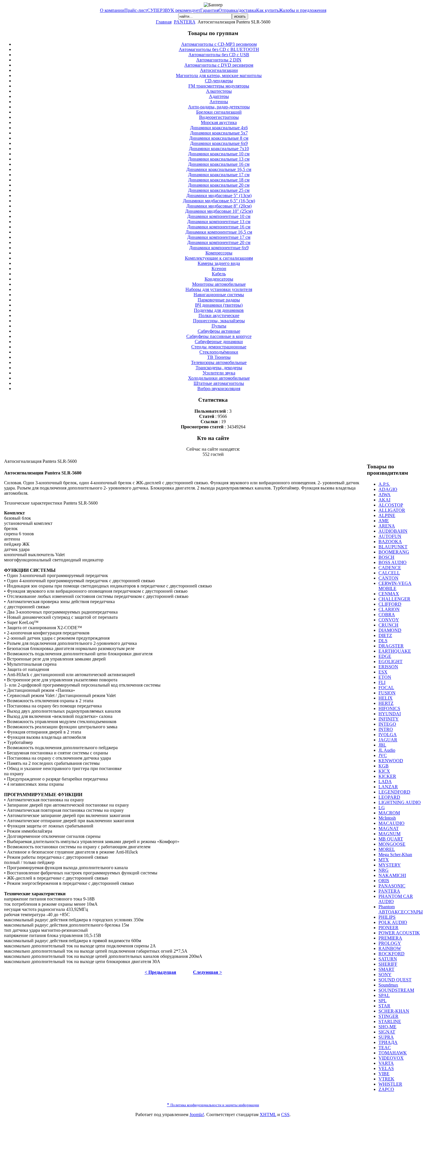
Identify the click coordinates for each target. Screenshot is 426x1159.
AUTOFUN (389, 536)
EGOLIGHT (390, 661)
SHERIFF (387, 964)
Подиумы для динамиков (219, 310)
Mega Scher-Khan (395, 854)
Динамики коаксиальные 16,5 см (218, 169)
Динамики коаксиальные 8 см (218, 138)
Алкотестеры (219, 91)
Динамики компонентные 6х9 (219, 247)
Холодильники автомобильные (219, 378)
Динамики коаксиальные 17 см (219, 174)
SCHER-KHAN (393, 1011)
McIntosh (387, 818)
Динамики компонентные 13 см (218, 221)
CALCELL (389, 572)
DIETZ (385, 635)
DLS (382, 640)
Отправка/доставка (237, 10)
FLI (381, 682)
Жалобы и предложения (302, 10)
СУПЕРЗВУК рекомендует (173, 10)
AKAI (384, 499)
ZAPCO (386, 1089)
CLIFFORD (389, 604)
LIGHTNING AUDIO (399, 802)
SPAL (384, 995)
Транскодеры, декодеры (219, 367)
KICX (384, 771)
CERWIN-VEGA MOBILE (395, 586)
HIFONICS (389, 708)
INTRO (385, 729)
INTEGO (387, 724)
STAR (384, 1005)
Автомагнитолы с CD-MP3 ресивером (219, 44)
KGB (383, 765)
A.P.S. (384, 484)
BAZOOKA (390, 541)
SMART (386, 969)
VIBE (383, 1073)
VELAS (386, 1068)
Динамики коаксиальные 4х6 (219, 127)
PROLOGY (389, 943)
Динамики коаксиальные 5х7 (219, 132)
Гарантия (209, 10)
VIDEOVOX (391, 1058)
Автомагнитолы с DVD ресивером (218, 65)
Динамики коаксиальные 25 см (219, 190)
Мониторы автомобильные (219, 284)
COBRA (386, 614)
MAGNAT (388, 828)
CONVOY (388, 619)
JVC (382, 755)
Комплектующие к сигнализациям (219, 258)
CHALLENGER (394, 598)
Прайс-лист (135, 10)
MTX (383, 859)
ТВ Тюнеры (219, 357)
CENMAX (388, 593)
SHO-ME (387, 1026)
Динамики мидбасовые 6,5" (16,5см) (219, 200)
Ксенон (219, 268)
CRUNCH (388, 625)
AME (383, 520)
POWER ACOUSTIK (399, 932)
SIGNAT (386, 1031)
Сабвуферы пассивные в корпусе (219, 336)
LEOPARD (389, 797)
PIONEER (388, 927)
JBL (382, 745)
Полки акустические (219, 315)
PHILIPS (387, 917)
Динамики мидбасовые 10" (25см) (219, 211)
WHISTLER (390, 1084)
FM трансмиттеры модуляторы (218, 85)
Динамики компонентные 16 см (218, 226)
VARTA (386, 1063)
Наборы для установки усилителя (218, 289)
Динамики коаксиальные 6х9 (219, 143)
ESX (382, 671)
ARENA (386, 525)
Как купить (267, 10)
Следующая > (207, 972)
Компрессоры (218, 252)
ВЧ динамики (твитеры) (219, 305)
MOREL (386, 849)
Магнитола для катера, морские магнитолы (219, 75)
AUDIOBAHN (392, 531)
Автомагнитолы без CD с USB (218, 54)
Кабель (219, 273)
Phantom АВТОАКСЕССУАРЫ (400, 909)
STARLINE (389, 1021)
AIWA (384, 494)
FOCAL (386, 687)
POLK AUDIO (392, 922)
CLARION (389, 609)
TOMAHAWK (392, 1052)
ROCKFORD (391, 953)
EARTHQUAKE (394, 651)
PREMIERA (390, 938)
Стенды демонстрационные (218, 346)
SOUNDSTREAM (396, 990)
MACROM (389, 812)
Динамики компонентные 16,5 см (218, 232)
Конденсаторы (219, 278)
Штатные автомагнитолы (219, 383)
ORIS (383, 880)
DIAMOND (389, 630)
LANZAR (388, 786)
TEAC (384, 1047)
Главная (164, 21)
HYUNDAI (389, 713)
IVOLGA (387, 734)
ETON (384, 677)
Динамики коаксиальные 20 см (219, 185)
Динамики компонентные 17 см (218, 237)
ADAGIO (387, 489)
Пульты (219, 325)
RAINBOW (389, 948)
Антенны (219, 101)
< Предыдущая (160, 972)
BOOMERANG (393, 552)
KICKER (387, 776)
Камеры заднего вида (219, 263)
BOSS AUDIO (392, 562)
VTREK (386, 1078)
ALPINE (386, 515)
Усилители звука (219, 372)
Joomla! (197, 1114)
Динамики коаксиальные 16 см (219, 164)
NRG (383, 870)
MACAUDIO (391, 823)
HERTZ (386, 703)
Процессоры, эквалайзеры (219, 320)
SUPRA (386, 1037)
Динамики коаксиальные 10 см (219, 153)
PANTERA (184, 21)
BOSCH (386, 557)
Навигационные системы (219, 294)
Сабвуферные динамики (219, 341)
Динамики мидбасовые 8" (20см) (219, 205)
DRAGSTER (391, 645)
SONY (385, 974)
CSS (285, 1114)
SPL (382, 1000)
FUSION (387, 692)
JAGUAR (387, 739)
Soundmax (388, 984)
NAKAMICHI (392, 875)
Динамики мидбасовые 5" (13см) (219, 195)
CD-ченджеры (219, 80)
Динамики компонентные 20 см (218, 242)
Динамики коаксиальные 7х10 (219, 148)
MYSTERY (389, 865)
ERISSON (388, 666)
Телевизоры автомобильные (219, 362)
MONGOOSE (391, 844)
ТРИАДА (388, 1042)
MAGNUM (389, 833)
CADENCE (389, 567)
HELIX (385, 698)
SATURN (387, 958)
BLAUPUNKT (392, 546)
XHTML (268, 1114)
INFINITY (388, 718)
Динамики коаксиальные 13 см (219, 159)
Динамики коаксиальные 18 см (219, 179)
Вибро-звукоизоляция (218, 388)
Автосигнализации (219, 70)
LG (381, 807)
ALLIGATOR (391, 510)
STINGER (388, 1016)
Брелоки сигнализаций (219, 112)
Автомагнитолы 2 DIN (218, 59)
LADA (385, 781)
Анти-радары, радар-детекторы (219, 106)
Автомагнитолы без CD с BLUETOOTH (219, 49)
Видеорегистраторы (219, 117)
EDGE (384, 656)
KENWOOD (390, 760)
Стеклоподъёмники (218, 352)
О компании (112, 10)
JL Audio (386, 750)
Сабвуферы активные (219, 331)
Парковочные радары (219, 299)
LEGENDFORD (394, 791)
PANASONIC (391, 885)
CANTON (388, 578)
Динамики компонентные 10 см (218, 216)
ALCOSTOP (390, 505)
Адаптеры (219, 96)
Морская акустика (219, 122)
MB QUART (390, 838)
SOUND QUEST (395, 979)
